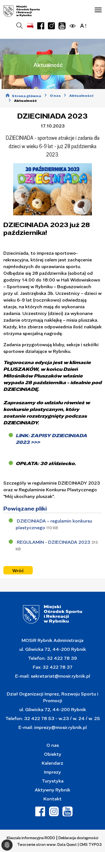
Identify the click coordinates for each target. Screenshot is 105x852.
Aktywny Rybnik (52, 789)
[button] (98, 9)
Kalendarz (52, 763)
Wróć (18, 570)
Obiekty (52, 754)
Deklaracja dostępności (78, 838)
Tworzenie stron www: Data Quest (47, 844)
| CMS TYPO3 (90, 844)
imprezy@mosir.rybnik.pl (60, 727)
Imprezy (52, 771)
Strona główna (26, 96)
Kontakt (52, 798)
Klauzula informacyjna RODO (31, 838)
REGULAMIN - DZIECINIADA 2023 (54, 542)
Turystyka (53, 780)
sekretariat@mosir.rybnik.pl (60, 675)
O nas (52, 745)
